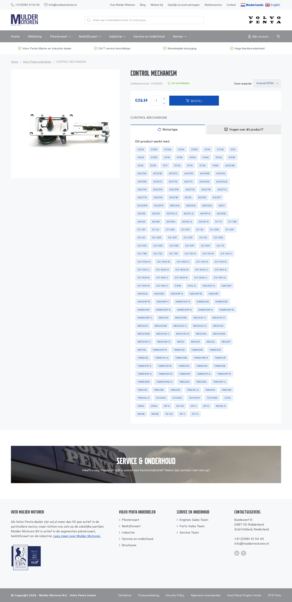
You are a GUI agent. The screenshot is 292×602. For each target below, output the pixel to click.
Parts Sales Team (192, 526)
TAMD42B (144, 381)
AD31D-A (172, 213)
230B (154, 149)
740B (215, 165)
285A (141, 405)
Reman (178, 36)
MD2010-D (219, 317)
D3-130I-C (143, 269)
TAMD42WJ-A (164, 381)
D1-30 (199, 229)
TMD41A (210, 389)
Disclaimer (125, 595)
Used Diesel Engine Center (244, 595)
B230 (188, 197)
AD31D (156, 213)
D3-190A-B (181, 277)
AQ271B (206, 189)
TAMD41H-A (145, 373)
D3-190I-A (220, 277)
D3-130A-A (144, 261)
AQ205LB (221, 181)
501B (153, 165)
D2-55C (142, 245)
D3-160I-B (144, 277)
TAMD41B (219, 365)
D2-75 (220, 245)
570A (177, 165)
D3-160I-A (220, 269)
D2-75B (142, 253)
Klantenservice (213, 4)
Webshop (35, 36)
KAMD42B (222, 301)
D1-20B (170, 229)
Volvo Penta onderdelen (37, 61)
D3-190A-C (200, 277)
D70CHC (161, 397)
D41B (178, 285)
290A (154, 405)
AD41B (156, 221)
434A (205, 157)
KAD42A (142, 293)
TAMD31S (184, 365)
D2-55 (203, 237)
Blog (143, 4)
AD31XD (221, 213)
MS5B (155, 413)
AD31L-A (188, 213)
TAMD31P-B (165, 365)
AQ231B (174, 189)
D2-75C (158, 253)
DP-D (206, 405)
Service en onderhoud (149, 36)
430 (233, 149)
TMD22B (201, 381)
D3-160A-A (162, 269)
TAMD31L (143, 357)
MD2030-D (182, 333)
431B (180, 157)
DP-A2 (180, 405)
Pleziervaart (59, 36)
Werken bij (156, 4)
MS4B (141, 413)
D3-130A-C (183, 261)
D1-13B (232, 221)
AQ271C (222, 189)
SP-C (182, 413)
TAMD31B (197, 349)
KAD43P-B (196, 293)
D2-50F (188, 237)
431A (167, 157)
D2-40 (141, 237)
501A (140, 165)
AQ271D (142, 197)
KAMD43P (143, 309)
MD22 (180, 341)
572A (202, 165)
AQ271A (190, 189)
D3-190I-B (144, 285)
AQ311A (158, 197)
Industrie (115, 36)
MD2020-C (180, 325)
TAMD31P (220, 357)
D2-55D (158, 245)
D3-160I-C (162, 277)
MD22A (195, 341)
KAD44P (213, 293)
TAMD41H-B (165, 373)
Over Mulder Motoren (122, 4)
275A (227, 397)
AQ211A (142, 189)
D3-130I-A (202, 261)
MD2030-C (163, 333)
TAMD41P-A (203, 373)
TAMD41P (184, 373)
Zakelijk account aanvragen (184, 4)
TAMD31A (179, 349)
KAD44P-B (144, 301)
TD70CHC (194, 397)
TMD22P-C (219, 381)
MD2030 (218, 325)
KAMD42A (203, 301)
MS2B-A (221, 405)
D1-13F (141, 229)
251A (207, 149)
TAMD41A (201, 365)
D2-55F (189, 245)
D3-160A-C (201, 269)
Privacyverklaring (148, 595)
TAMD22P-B (160, 349)
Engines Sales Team (193, 520)
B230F (217, 197)
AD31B (141, 213)
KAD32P (226, 285)
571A (190, 165)
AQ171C (188, 181)
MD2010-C (199, 317)
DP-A (167, 405)
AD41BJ (170, 221)
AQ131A (142, 173)
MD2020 (143, 325)
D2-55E (174, 245)
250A (181, 149)
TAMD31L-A (161, 357)
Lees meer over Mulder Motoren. (77, 536)
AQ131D (188, 173)
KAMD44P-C (145, 317)
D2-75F (173, 253)
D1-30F (230, 229)
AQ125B (230, 165)
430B (154, 157)
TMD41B (226, 389)
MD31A (142, 349)
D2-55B (218, 237)
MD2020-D (199, 325)
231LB (167, 149)
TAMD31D (215, 349)
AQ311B (173, 197)
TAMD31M (181, 357)
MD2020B (161, 325)
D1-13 (218, 221)
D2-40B (156, 237)
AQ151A (220, 173)
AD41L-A (187, 221)
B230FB (142, 205)
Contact (231, 4)
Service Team (189, 532)
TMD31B (159, 389)
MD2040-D (163, 341)
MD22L (211, 341)
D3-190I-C (162, 285)
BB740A (207, 205)
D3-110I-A (190, 253)
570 (165, 165)
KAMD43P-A (163, 309)
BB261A (191, 205)
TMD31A (142, 389)
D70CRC (177, 397)
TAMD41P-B (224, 373)
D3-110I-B (208, 253)
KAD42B (159, 293)
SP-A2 (169, 413)
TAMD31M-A (201, 357)
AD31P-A (205, 213)
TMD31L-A (193, 389)
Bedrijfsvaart (88, 36)
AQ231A (157, 189)
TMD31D (175, 389)
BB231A (175, 205)
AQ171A (173, 181)
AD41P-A (204, 221)
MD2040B (219, 333)
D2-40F (172, 237)
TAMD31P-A (144, 365)
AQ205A (204, 181)
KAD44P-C (163, 301)
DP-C (193, 405)
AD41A (141, 221)
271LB (220, 149)
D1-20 (155, 229)
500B (232, 157)
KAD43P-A (177, 293)
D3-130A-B (163, 261)
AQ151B (142, 181)
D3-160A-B (182, 269)
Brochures (129, 545)
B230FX (158, 205)
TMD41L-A (143, 397)
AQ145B (205, 173)
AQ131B (157, 173)
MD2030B (144, 333)
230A (141, 149)
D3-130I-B (221, 261)
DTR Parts (274, 595)
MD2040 (201, 333)
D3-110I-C (226, 253)
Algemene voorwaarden (206, 595)
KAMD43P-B (184, 309)
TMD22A (184, 381)
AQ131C (173, 173)
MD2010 (163, 317)
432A (192, 157)
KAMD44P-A (205, 309)
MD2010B (181, 317)
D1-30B (214, 229)
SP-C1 (195, 413)
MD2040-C (144, 341)
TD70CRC (212, 397)
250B (194, 149)
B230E (202, 197)
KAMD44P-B (226, 309)
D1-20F (185, 229)
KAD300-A (209, 285)
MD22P (226, 341)
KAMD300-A (183, 301)
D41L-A (192, 285)
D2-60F (205, 245)
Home (15, 36)
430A (141, 157)
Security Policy (175, 595)
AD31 (222, 205)
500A (219, 157)
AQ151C (157, 181)
